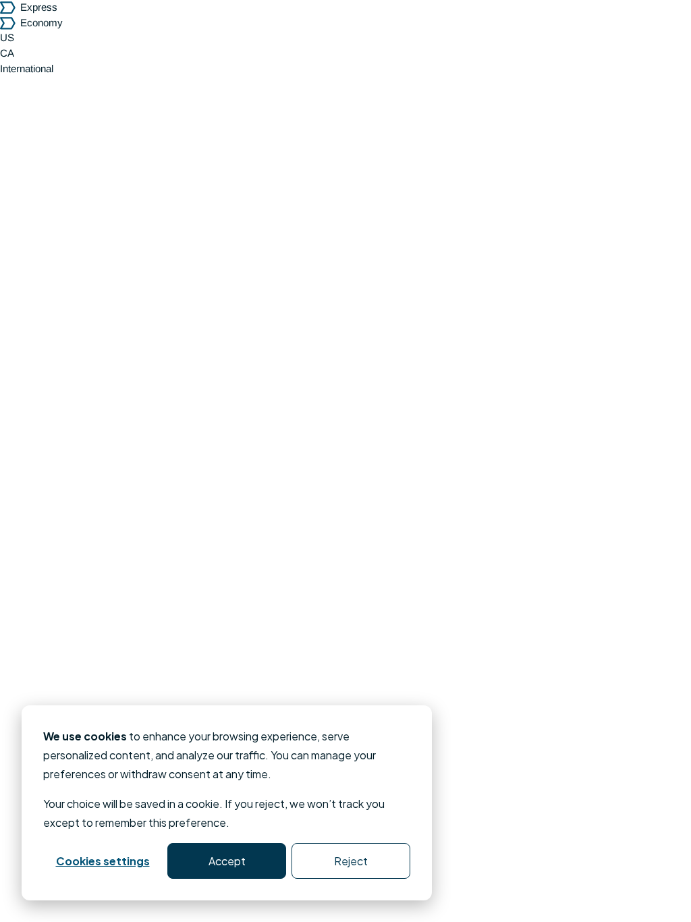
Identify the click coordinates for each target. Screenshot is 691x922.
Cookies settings (103, 861)
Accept (227, 861)
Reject (351, 861)
